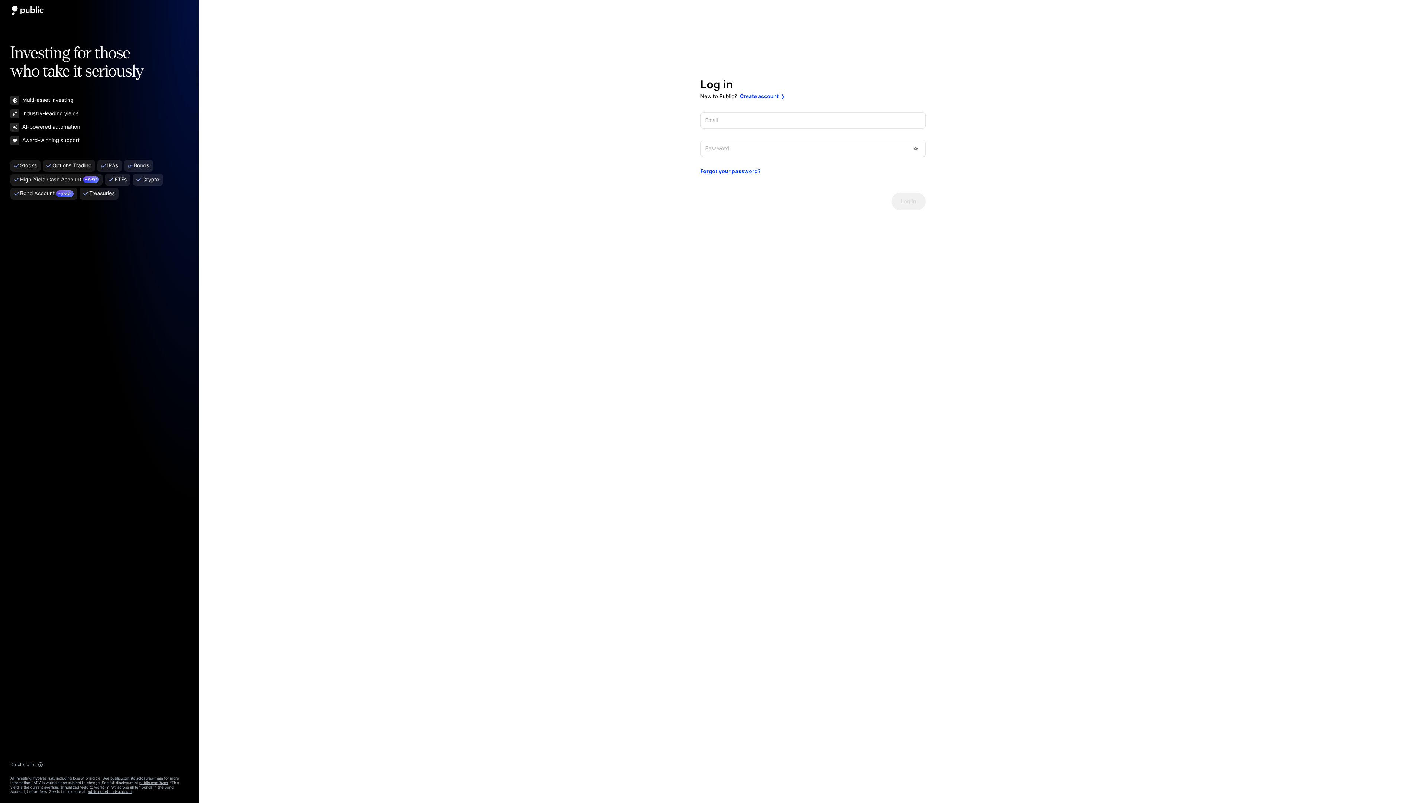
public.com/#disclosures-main (136, 778)
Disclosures (23, 764)
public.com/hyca (153, 783)
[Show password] (916, 149)
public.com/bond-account (109, 792)
